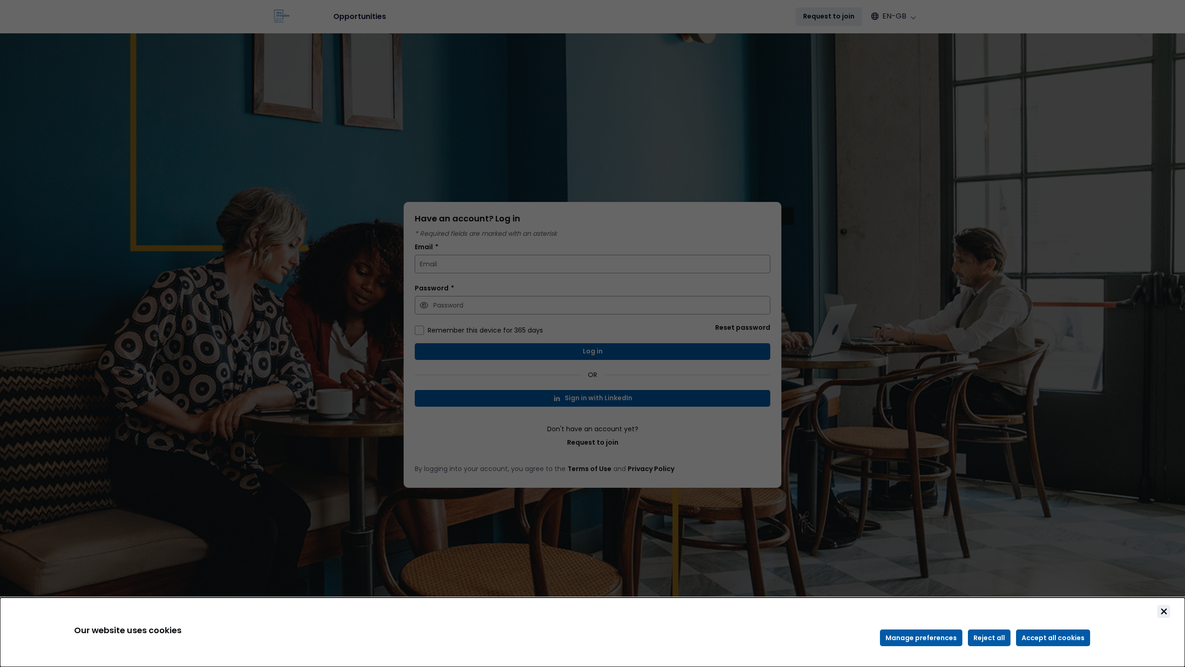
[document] (592, 632)
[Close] (1163, 611)
